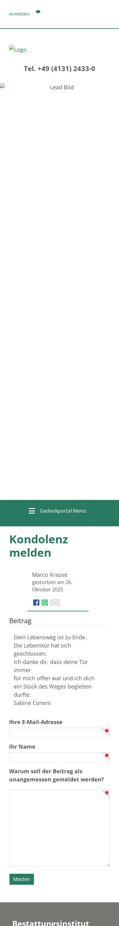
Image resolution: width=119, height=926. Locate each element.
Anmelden (19, 14)
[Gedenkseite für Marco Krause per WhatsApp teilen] (45, 602)
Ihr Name (22, 746)
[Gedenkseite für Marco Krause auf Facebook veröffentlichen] (37, 602)
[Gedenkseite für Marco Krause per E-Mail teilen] (55, 602)
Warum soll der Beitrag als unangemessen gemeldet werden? (56, 775)
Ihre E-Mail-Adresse (36, 722)
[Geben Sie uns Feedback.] (38, 14)
